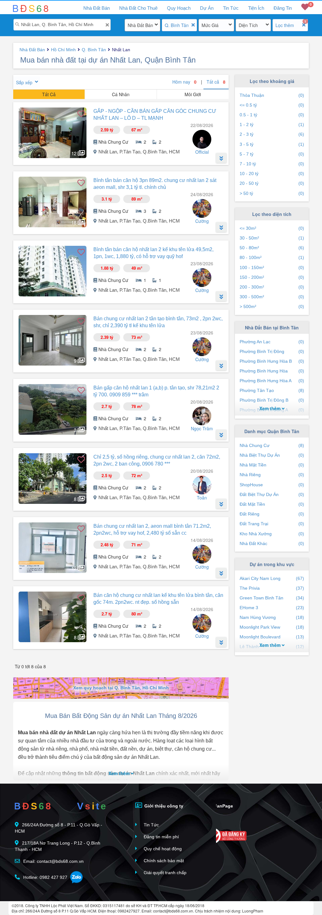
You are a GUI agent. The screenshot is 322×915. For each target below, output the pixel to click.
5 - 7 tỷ (272, 154)
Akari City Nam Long (272, 578)
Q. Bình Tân (177, 25)
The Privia (272, 588)
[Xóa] (107, 25)
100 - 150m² (272, 267)
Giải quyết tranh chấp (164, 872)
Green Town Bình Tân (272, 597)
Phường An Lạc (272, 341)
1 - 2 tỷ (272, 124)
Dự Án (207, 8)
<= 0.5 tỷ (272, 104)
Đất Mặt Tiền (272, 504)
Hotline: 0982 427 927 (44, 877)
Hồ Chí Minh (63, 49)
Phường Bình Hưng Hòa (272, 370)
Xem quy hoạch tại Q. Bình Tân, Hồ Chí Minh (121, 687)
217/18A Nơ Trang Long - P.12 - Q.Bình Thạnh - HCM (57, 846)
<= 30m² (272, 228)
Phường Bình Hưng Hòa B (272, 361)
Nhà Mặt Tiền (272, 464)
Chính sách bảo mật (163, 860)
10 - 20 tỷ (272, 173)
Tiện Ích (256, 8)
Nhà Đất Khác (272, 543)
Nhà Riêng (272, 474)
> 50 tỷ (272, 193)
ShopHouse (272, 484)
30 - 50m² (272, 237)
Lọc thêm (284, 25)
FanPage (223, 805)
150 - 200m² (272, 277)
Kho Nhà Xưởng (272, 533)
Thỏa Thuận (272, 95)
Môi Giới (193, 94)
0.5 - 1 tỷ (272, 114)
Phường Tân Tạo (272, 390)
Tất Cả (49, 94)
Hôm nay (184, 82)
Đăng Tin (283, 8)
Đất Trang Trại (272, 523)
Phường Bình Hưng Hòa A (272, 380)
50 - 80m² (272, 247)
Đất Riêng (272, 513)
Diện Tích (248, 25)
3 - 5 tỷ (272, 144)
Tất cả (216, 82)
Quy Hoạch (179, 8)
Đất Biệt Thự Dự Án (272, 494)
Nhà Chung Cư (272, 445)
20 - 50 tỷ (272, 183)
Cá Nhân (121, 94)
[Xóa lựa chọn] (193, 25)
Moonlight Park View (272, 627)
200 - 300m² (272, 286)
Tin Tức (231, 8)
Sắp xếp (24, 82)
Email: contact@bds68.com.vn (53, 861)
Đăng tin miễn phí (160, 836)
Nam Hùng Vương (272, 617)
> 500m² (272, 306)
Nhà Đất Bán (140, 25)
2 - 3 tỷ (272, 134)
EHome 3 (272, 607)
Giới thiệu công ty (163, 805)
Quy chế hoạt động (162, 848)
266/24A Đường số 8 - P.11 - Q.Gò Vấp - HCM (58, 828)
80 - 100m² (272, 257)
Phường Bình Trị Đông (272, 351)
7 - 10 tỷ (272, 163)
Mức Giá (210, 25)
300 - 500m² (272, 296)
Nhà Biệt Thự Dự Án (272, 455)
